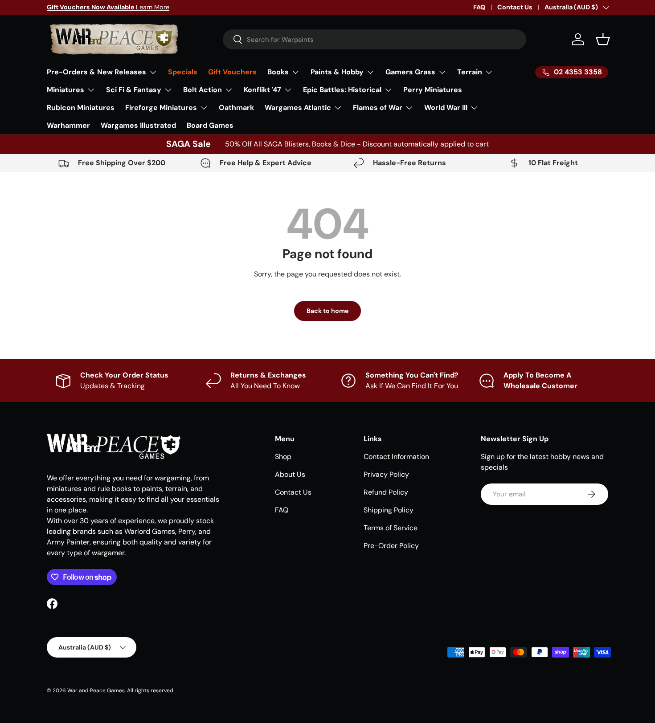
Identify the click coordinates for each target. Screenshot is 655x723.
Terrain (469, 72)
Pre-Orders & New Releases (96, 72)
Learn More (108, 7)
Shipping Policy (388, 510)
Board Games (210, 125)
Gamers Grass (410, 72)
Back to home (327, 311)
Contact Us (514, 7)
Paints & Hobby (337, 72)
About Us (290, 474)
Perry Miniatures (432, 89)
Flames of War (377, 107)
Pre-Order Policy (391, 545)
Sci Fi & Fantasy (133, 89)
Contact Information (396, 456)
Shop (283, 456)
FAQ (479, 7)
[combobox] (374, 39)
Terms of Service (391, 527)
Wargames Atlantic (298, 107)
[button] (603, 39)
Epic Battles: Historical (342, 89)
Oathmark (236, 107)
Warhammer (68, 125)
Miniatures (65, 89)
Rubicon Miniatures (81, 107)
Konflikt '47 (262, 89)
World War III (445, 107)
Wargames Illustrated (138, 125)
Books (278, 72)
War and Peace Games (96, 690)
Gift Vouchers (232, 72)
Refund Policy (386, 492)
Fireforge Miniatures (161, 107)
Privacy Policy (386, 474)
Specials (182, 72)
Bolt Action (202, 89)
